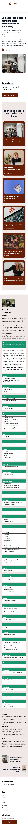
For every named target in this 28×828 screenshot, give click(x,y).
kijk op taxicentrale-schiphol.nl (11, 627)
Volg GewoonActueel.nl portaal (11, 562)
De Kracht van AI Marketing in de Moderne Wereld (13, 225)
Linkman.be (6, 536)
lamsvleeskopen (8, 664)
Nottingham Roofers (8, 474)
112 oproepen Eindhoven (10, 644)
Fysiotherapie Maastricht (9, 504)
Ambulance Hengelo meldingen (11, 544)
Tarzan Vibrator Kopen (9, 680)
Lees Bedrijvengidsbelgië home (11, 608)
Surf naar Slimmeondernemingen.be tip (13, 610)
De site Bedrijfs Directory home (11, 646)
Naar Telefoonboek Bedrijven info (11, 425)
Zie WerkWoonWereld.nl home (11, 612)
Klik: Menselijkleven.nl (9, 593)
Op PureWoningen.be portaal (11, 649)
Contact (4, 797)
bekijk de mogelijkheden (9, 634)
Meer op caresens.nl (8, 704)
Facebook (6, 805)
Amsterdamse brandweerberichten (12, 642)
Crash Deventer (7, 587)
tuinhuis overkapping (12, 360)
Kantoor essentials (8, 417)
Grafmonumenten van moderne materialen (14, 657)
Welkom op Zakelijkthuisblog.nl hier (12, 429)
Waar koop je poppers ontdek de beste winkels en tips (13, 252)
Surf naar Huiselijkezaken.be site (11, 547)
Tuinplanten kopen (8, 689)
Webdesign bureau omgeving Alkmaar (13, 672)
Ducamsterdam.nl (8, 389)
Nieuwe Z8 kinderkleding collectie (12, 579)
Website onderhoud (8, 521)
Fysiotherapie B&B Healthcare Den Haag (13, 502)
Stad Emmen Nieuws (9, 546)
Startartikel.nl (7, 529)
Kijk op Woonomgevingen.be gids (12, 427)
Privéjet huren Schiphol (9, 378)
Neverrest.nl (7, 495)
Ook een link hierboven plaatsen (14, 712)
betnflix (5, 455)
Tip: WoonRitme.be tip (9, 591)
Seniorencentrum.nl (8, 540)
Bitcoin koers (7, 436)
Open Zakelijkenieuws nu (10, 551)
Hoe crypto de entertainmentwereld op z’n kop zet (12, 169)
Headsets (6, 519)
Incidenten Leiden (8, 421)
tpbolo (5, 391)
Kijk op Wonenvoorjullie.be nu (11, 600)
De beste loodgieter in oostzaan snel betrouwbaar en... (17, 759)
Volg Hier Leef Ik (8, 697)
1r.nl (5, 531)
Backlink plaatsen (9, 95)
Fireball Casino (7, 457)
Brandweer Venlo (8, 483)
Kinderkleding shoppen (9, 578)
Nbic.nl (5, 415)
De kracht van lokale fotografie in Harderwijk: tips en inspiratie (13, 280)
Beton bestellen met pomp (10, 444)
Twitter (6, 808)
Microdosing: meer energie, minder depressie (12, 197)
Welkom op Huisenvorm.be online (12, 647)
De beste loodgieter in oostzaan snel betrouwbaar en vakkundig (14, 22)
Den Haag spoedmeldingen (10, 419)
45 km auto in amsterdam (10, 400)
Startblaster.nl (7, 534)
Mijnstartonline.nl (8, 542)
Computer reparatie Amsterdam (11, 466)
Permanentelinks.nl (8, 408)
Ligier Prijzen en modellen (10, 398)
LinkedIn (6, 810)
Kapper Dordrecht (8, 570)
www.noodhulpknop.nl (9, 706)
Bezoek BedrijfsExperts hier (10, 561)
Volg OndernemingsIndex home (11, 485)
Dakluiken (6, 476)
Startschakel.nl (7, 532)
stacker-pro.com (7, 681)
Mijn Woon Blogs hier (9, 589)
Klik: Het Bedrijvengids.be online (11, 423)
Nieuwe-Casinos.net (8, 453)
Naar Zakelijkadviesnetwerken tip (11, 549)
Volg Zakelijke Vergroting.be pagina (12, 487)
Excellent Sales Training (9, 619)
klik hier (6, 451)
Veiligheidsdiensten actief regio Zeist (12, 559)
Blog (3, 795)
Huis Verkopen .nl (8, 512)
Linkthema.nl (7, 538)
